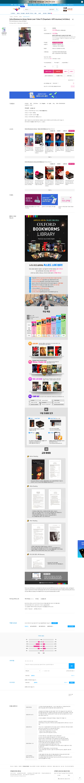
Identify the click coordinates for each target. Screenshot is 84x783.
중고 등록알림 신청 (47, 83)
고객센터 (68, 4)
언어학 (30, 114)
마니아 (26, 626)
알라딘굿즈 (30, 4)
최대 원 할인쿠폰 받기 (57, 42)
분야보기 (13, 13)
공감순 (65, 682)
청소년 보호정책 (32, 766)
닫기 (82, 2)
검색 (57, 9)
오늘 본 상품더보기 (70, 695)
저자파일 (36, 598)
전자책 (19, 4)
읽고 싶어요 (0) (33, 626)
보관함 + (71, 71)
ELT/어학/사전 (32, 110)
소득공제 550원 (65, 62)
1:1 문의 (58, 775)
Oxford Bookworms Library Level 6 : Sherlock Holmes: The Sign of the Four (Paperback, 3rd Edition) (49, 183)
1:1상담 (54, 706)
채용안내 (16, 766)
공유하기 (73, 19)
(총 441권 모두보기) (47, 161)
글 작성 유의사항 (69, 670)
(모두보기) (39, 608)
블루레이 (48, 4)
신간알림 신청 (32, 108)
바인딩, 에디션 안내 (26, 16)
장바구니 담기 (48, 71)
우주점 (43, 4)
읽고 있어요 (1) (42, 626)
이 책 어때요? (71, 626)
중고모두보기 (70, 80)
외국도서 (25, 4)
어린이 (30, 112)
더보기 (40, 116)
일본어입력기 (51, 9)
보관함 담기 (65, 130)
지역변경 (65, 53)
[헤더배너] (68, 9)
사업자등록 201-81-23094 (21, 773)
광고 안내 (62, 766)
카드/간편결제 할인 (47, 62)
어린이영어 (45, 13)
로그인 (58, 4)
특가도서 (31, 13)
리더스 (37, 110)
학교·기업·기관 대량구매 (69, 766)
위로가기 (80, 778)
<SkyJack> (30, 608)
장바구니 (71, 4)
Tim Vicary (11, 23)
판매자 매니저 (49, 766)
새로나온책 (27, 13)
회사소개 (11, 766)
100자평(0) (54, 58)
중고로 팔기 (55, 83)
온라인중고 (35, 4)
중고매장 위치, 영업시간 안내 (64, 778)
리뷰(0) (58, 58)
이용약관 (20, 766)
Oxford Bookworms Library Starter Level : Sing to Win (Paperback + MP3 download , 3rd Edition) (49, 150)
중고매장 (39, 4)
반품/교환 (58, 706)
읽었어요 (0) (50, 626)
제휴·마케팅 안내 (43, 766)
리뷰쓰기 (71, 682)
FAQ (69, 775)
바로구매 (58, 71)
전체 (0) (32, 675)
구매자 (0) (27, 675)
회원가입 (61, 4)
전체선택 (58, 130)
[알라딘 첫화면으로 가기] (16, 9)
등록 (72, 665)
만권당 (22, 4)
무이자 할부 (56, 62)
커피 (52, 4)
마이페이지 (64, 4)
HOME (12, 4)
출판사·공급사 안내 (56, 766)
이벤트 (35, 13)
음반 (45, 4)
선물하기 (66, 71)
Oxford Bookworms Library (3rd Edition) (18, 21)
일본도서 (18, 13)
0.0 (51, 58)
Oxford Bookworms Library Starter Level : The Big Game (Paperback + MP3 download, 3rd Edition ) (39, 150)
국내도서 (15, 4)
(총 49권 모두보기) (51, 129)
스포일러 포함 (47, 670)
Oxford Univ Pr (20, 23)
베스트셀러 (23, 13)
